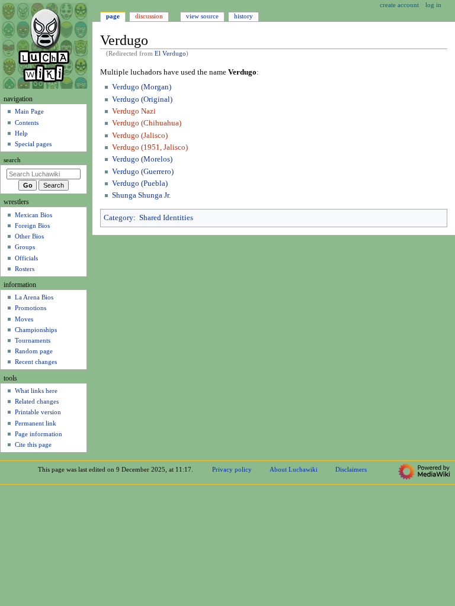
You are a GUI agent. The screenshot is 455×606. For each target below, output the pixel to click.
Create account (399, 4)
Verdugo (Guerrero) (143, 171)
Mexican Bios (33, 214)
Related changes (37, 401)
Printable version (38, 411)
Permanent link (35, 423)
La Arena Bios (34, 297)
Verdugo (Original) (142, 99)
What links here (36, 390)
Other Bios (29, 236)
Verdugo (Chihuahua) (146, 123)
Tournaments (32, 340)
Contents (27, 122)
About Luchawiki (294, 469)
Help (21, 133)
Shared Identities (166, 218)
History (243, 16)
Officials (26, 258)
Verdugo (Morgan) (141, 87)
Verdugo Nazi (134, 111)
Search (12, 160)
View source (202, 16)
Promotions (30, 307)
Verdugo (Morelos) (142, 159)
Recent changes (36, 361)
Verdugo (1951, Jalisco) (150, 147)
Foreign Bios (32, 225)
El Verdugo (170, 53)
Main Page (29, 111)
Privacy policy (232, 469)
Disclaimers (351, 469)
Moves (24, 319)
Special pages (33, 143)
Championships (36, 329)
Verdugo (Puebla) (140, 183)
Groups (25, 246)
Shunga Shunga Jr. (141, 195)
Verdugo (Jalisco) (140, 135)
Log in (433, 4)
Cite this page (33, 444)
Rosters (24, 268)
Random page (34, 350)
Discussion (149, 16)
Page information (38, 433)
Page (113, 16)
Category (118, 218)
